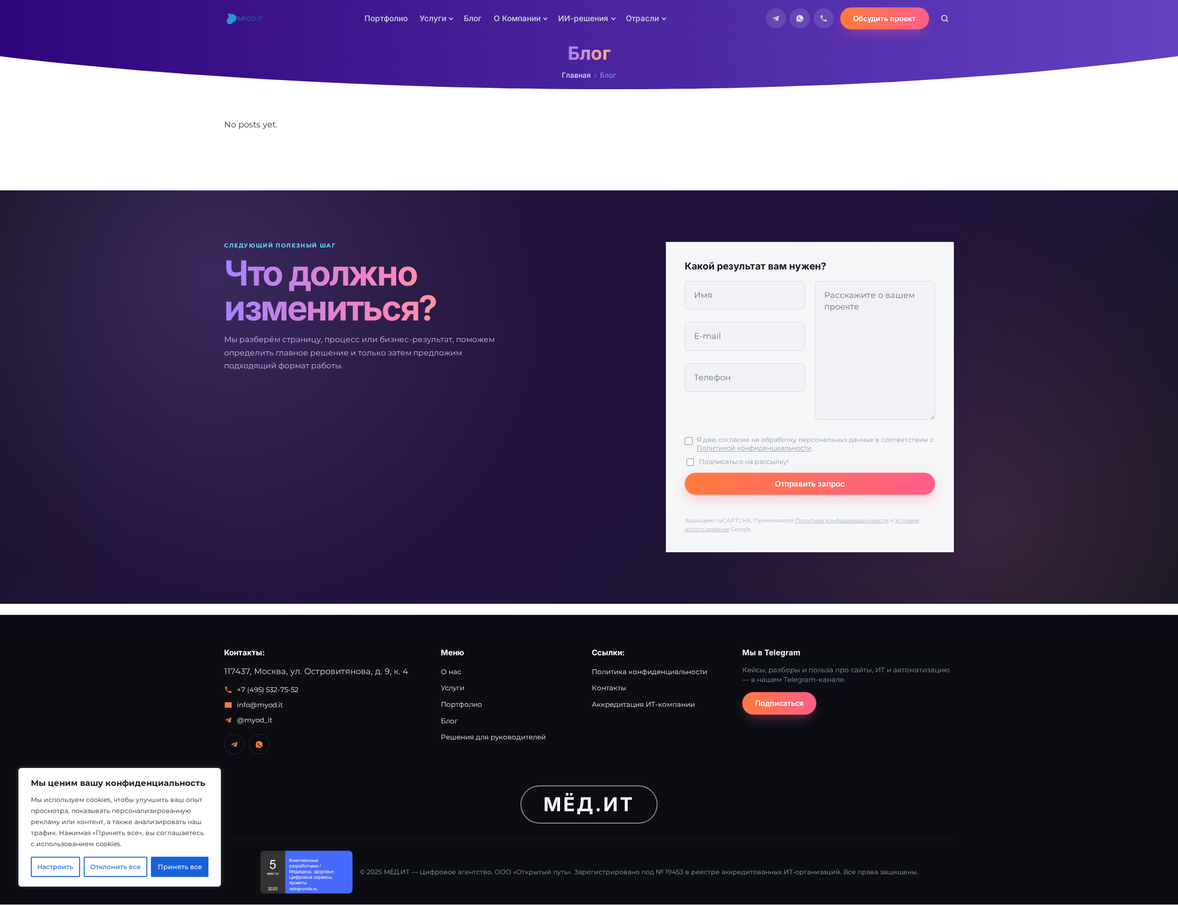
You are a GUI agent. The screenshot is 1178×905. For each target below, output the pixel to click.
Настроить (55, 867)
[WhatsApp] (800, 18)
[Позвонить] (824, 18)
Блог (473, 18)
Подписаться (779, 703)
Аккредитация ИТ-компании (643, 704)
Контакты (609, 687)
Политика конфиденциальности (842, 520)
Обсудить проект (884, 18)
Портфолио (386, 18)
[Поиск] (944, 18)
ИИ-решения (583, 18)
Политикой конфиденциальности (754, 448)
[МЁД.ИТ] (244, 18)
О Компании (517, 18)
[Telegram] (776, 18)
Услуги (433, 18)
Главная (576, 75)
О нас (451, 671)
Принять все (180, 867)
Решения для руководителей (493, 737)
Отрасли (642, 18)
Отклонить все (115, 867)
